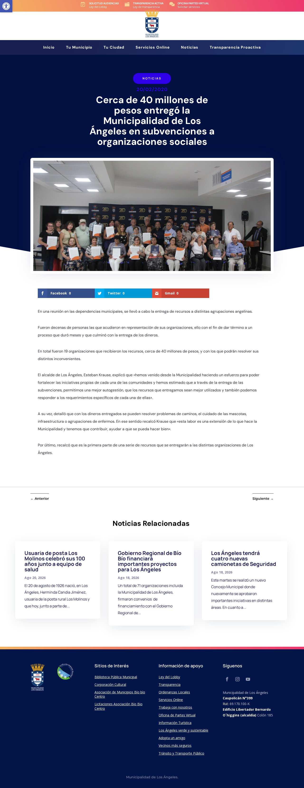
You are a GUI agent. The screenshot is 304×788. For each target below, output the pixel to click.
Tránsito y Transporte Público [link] (181, 753)
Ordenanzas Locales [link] (174, 692)
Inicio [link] (49, 48)
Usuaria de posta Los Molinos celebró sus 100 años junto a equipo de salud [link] (54, 561)
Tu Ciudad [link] (114, 48)
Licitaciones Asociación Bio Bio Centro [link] (118, 706)
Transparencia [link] (169, 684)
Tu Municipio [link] (79, 48)
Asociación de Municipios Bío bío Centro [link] (120, 694)
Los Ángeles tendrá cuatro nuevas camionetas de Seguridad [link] (243, 559)
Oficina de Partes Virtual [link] (177, 715)
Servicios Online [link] (153, 48)
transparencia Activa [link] (148, 3)
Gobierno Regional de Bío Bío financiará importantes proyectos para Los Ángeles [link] (149, 561)
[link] (6, 6)
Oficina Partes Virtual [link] (193, 3)
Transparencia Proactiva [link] (235, 48)
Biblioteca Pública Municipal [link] (116, 677)
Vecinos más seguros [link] (175, 745)
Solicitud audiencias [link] (104, 3)
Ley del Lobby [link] (169, 677)
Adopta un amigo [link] (172, 738)
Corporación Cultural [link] (110, 684)
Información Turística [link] (175, 722)
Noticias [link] (189, 48)
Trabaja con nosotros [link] (175, 707)
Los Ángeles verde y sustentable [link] (183, 730)
